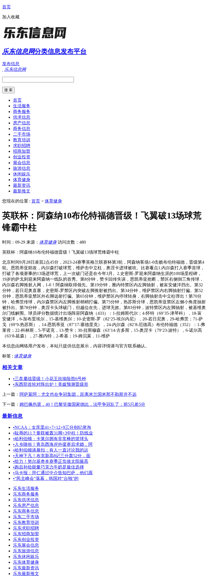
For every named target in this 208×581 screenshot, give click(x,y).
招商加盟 (21, 151)
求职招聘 (21, 145)
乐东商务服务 (26, 494)
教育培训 (21, 140)
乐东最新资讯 (26, 568)
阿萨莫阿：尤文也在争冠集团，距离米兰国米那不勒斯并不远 (78, 394)
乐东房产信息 (26, 505)
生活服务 (21, 106)
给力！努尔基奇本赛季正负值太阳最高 (50, 461)
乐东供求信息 (26, 499)
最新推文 (21, 191)
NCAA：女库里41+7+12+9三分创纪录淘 (52, 427)
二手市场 (21, 134)
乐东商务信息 (26, 511)
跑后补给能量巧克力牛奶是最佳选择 (48, 467)
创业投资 (21, 157)
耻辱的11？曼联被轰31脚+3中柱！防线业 (53, 433)
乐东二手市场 (26, 516)
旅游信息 (21, 168)
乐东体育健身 (26, 562)
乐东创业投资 (26, 539)
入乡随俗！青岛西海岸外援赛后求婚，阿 (53, 444)
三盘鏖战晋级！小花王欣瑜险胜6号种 (49, 378)
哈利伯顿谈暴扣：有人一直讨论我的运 (50, 450)
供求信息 (21, 117)
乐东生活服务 (26, 488)
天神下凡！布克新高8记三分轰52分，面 (51, 455)
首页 (6, 7)
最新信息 (12, 416)
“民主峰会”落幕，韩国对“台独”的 (46, 478)
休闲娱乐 (21, 174)
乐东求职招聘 (26, 528)
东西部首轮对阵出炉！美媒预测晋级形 (50, 384)
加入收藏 (11, 17)
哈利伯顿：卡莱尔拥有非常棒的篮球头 (50, 438)
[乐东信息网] (36, 39)
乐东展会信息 (26, 545)
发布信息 (11, 63)
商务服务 (21, 111)
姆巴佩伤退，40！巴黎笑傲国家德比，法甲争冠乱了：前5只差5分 (82, 404)
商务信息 (21, 128)
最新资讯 (21, 185)
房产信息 (21, 123)
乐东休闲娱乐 (26, 556)
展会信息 (21, 162)
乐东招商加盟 (26, 534)
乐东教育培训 (26, 522)
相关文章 (12, 367)
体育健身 (21, 179)
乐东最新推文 (26, 573)
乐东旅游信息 (26, 551)
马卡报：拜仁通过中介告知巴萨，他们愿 (53, 472)
